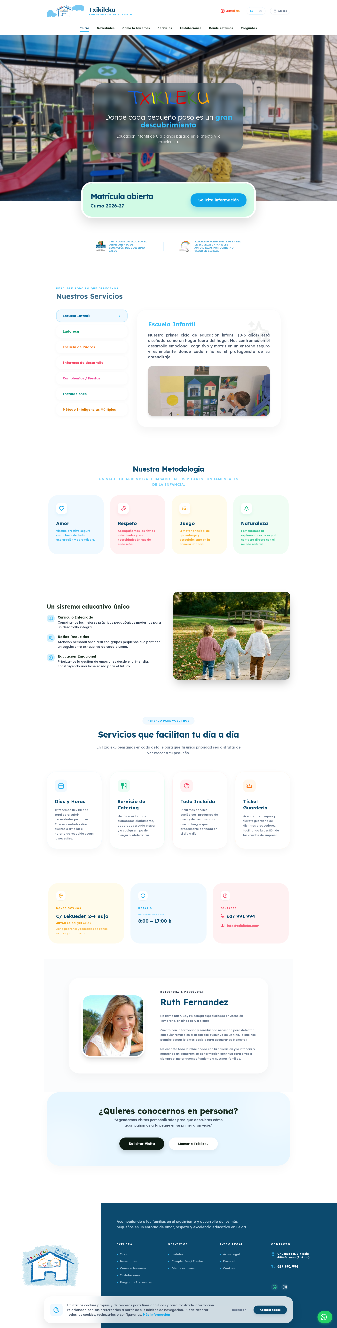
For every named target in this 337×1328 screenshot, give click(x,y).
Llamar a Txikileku (193, 1144)
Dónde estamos (221, 28)
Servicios (165, 28)
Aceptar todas (270, 1310)
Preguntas (249, 28)
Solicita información (218, 200)
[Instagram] (284, 1287)
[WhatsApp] (274, 1287)
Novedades (105, 28)
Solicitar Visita (142, 1143)
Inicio (84, 28)
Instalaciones (190, 28)
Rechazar (239, 1310)
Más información (156, 1314)
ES (251, 10)
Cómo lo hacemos (136, 28)
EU (260, 10)
